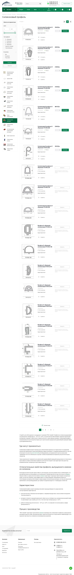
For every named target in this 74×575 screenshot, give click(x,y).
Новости (4, 544)
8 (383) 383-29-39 (53, 2)
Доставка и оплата (22, 544)
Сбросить (10, 65)
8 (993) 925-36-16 (53, 3)
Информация (21, 539)
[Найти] (40, 3)
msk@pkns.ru (59, 547)
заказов (41, 512)
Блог (3, 546)
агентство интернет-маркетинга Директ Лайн (61, 574)
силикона (42, 475)
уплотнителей (35, 452)
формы (68, 474)
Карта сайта (21, 549)
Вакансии (4, 550)
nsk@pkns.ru (59, 545)
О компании (5, 542)
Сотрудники (5, 548)
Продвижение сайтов (43, 574)
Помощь (20, 542)
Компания (4, 539)
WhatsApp (70, 568)
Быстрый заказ (37, 542)
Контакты (4, 552)
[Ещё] (43, 9)
